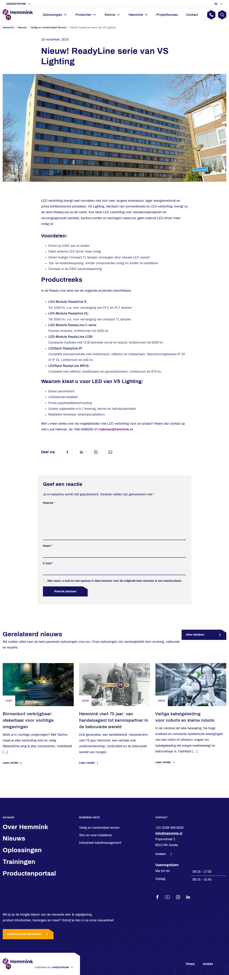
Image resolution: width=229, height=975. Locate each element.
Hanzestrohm (16, 4)
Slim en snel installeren (95, 835)
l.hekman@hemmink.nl (115, 429)
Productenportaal (29, 873)
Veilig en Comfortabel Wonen (48, 27)
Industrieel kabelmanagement (100, 843)
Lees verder (10, 762)
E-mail (48, 563)
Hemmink (8, 27)
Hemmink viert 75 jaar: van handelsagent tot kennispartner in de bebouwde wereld (113, 720)
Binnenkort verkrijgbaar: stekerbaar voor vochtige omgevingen (28, 720)
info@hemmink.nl (168, 833)
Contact (192, 15)
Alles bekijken (195, 634)
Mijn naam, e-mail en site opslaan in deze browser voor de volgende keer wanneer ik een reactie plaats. (114, 580)
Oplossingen (22, 850)
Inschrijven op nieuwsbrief (24, 934)
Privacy (190, 963)
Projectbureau (167, 15)
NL (217, 4)
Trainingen (19, 861)
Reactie (49, 502)
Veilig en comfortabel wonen (99, 827)
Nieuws (22, 27)
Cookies (208, 963)
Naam (48, 545)
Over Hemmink (25, 827)
